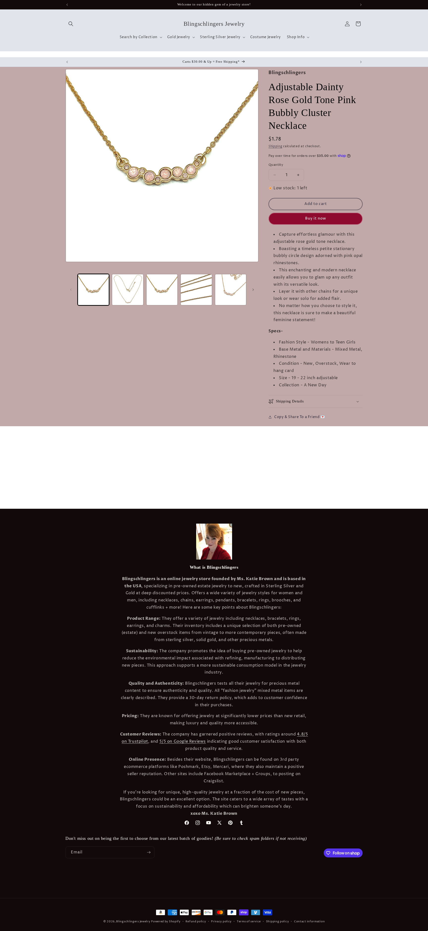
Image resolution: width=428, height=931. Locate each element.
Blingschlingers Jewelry (133, 921)
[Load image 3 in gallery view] (162, 290)
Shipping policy (277, 921)
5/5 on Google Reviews (183, 741)
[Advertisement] (78, 438)
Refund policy (196, 921)
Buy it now (315, 218)
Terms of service (249, 921)
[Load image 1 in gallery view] (93, 290)
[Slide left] (70, 289)
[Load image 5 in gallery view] (230, 290)
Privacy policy (221, 921)
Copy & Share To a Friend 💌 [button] (299, 417)
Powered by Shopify (166, 921)
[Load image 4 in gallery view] (196, 290)
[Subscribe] (148, 852)
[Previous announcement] (67, 4)
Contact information (309, 921)
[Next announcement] (360, 4)
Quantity (275, 165)
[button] (70, 23)
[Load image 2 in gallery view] (127, 290)
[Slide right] (253, 289)
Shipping (275, 146)
